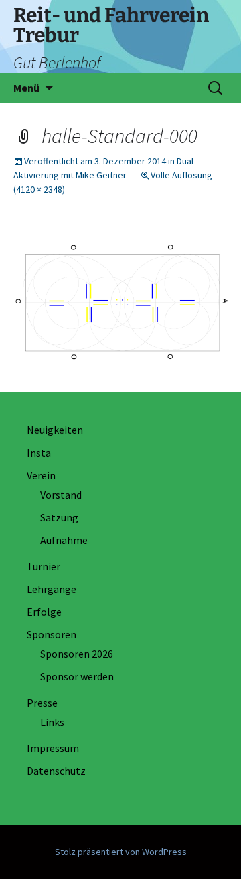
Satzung (59, 517)
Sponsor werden (77, 676)
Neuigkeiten (55, 429)
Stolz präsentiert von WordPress (121, 852)
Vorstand (61, 494)
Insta (39, 452)
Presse (42, 702)
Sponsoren (51, 634)
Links (52, 722)
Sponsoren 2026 (76, 653)
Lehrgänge (51, 589)
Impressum (53, 748)
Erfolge (44, 611)
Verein (41, 475)
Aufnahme (64, 540)
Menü (26, 87)
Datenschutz (56, 770)
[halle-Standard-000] (120, 303)
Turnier (43, 566)
